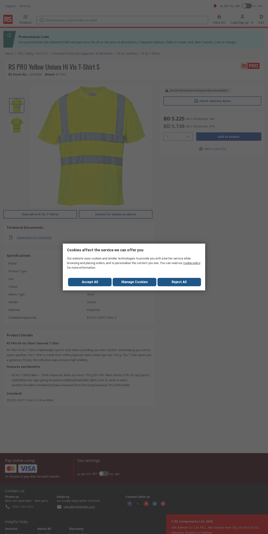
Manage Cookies (134, 282)
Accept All (90, 282)
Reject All (179, 282)
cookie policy (191, 263)
